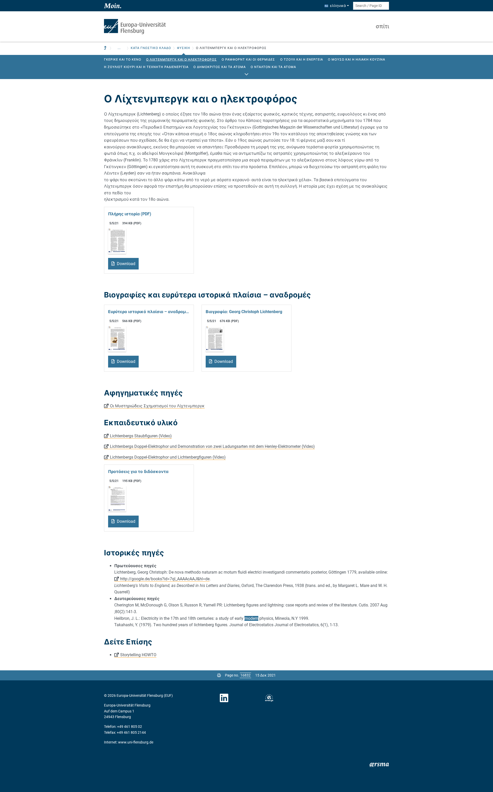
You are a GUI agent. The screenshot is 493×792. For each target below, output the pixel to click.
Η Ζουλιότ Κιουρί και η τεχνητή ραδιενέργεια (146, 67)
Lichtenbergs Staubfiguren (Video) (141, 435)
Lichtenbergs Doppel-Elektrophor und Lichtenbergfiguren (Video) (168, 457)
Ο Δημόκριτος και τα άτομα (219, 67)
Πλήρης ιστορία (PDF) (129, 213)
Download (125, 263)
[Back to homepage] (135, 26)
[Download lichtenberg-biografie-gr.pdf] (215, 338)
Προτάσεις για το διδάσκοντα (138, 471)
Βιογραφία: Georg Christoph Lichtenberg (244, 311)
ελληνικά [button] (338, 6)
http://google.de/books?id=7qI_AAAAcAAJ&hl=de (165, 578)
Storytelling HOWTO (138, 654)
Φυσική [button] (183, 48)
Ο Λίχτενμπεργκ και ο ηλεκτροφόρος (181, 59)
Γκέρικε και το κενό (122, 59)
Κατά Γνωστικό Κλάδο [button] (151, 48)
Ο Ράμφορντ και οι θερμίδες (248, 59)
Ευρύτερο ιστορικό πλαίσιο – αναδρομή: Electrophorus (149, 311)
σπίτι (382, 26)
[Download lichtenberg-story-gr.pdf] (117, 240)
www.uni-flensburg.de (135, 742)
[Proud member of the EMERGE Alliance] (269, 698)
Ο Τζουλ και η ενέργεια (301, 59)
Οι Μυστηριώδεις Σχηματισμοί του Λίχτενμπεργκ (157, 405)
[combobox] (371, 6)
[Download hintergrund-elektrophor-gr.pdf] (117, 338)
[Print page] (219, 675)
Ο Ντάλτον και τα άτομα (273, 67)
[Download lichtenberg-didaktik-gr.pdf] (117, 498)
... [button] (119, 48)
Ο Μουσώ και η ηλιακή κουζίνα (356, 59)
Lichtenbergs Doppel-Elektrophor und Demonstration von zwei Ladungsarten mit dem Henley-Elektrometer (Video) (212, 446)
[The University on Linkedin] (224, 698)
